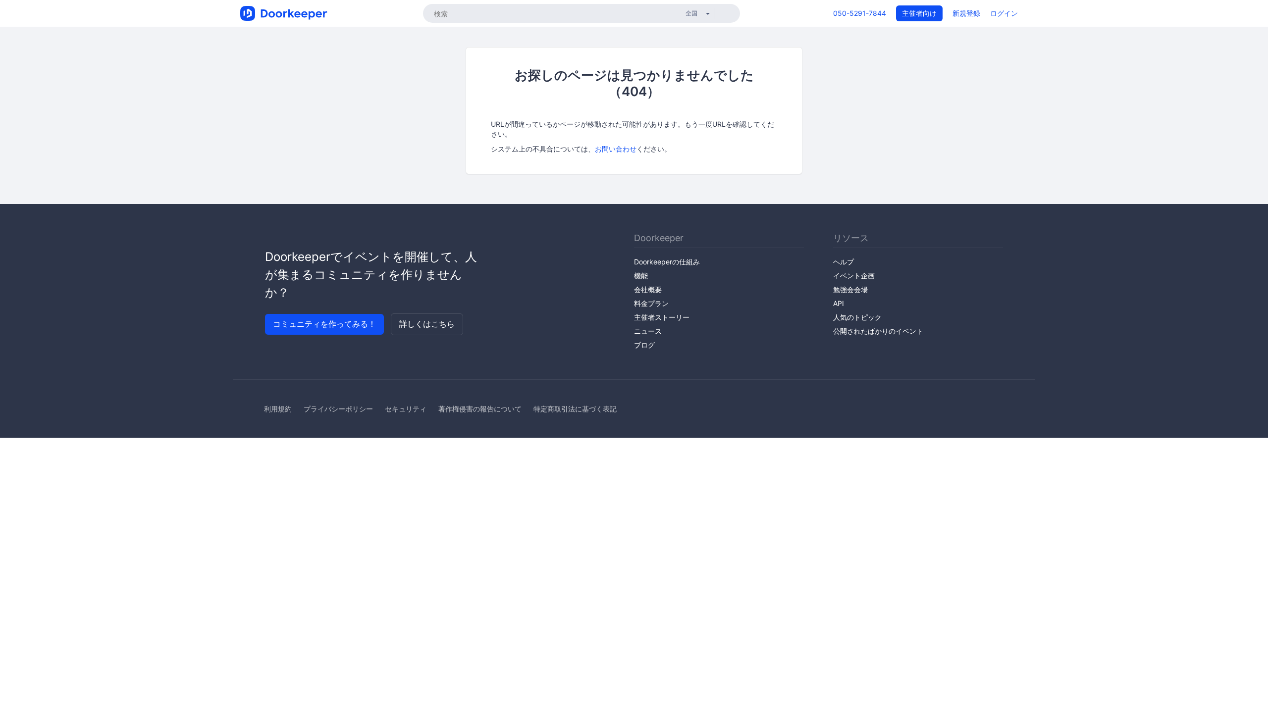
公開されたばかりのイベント (878, 331)
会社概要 (648, 289)
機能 (641, 275)
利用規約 (278, 409)
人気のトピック (857, 317)
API (838, 303)
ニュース (648, 331)
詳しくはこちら (427, 324)
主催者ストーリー (661, 317)
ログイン (1004, 13)
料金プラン (651, 303)
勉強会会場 (850, 289)
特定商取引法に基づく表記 (575, 409)
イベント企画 (854, 275)
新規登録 (966, 13)
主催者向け (919, 13)
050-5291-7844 (859, 13)
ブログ (644, 345)
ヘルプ (843, 261)
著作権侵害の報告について (480, 409)
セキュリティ (405, 409)
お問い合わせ (615, 149)
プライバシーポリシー (338, 409)
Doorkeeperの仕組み (667, 261)
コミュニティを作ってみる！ (324, 324)
